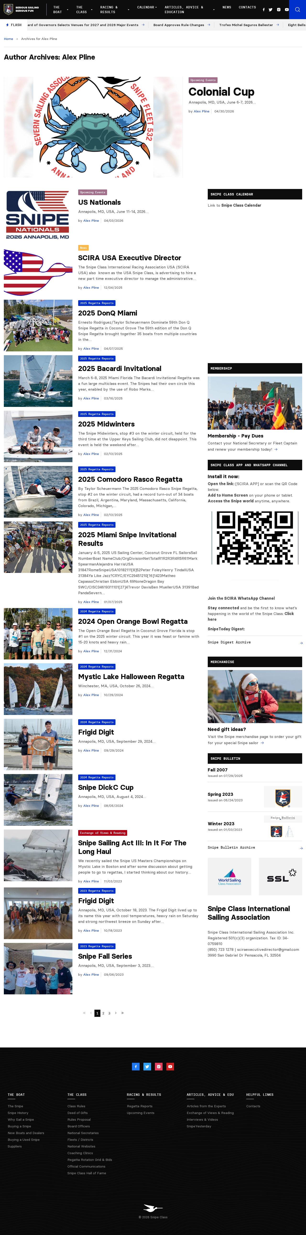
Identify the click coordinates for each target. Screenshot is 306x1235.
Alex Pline (201, 111)
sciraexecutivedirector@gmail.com (268, 949)
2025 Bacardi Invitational (119, 368)
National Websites (81, 1146)
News (227, 7)
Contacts (247, 7)
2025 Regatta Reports (97, 303)
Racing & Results (109, 9)
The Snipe (15, 1106)
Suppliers (15, 1146)
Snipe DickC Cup (106, 787)
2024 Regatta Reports (97, 611)
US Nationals (99, 202)
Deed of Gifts (77, 1113)
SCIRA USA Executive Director (129, 257)
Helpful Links (259, 1094)
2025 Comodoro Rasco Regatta (130, 479)
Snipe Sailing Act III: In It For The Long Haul (132, 847)
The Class (81, 9)
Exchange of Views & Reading (102, 833)
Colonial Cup (222, 91)
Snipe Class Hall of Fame (86, 1173)
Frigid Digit (96, 732)
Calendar (145, 7)
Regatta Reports (140, 1106)
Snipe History (18, 1113)
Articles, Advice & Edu (210, 1094)
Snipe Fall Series (105, 956)
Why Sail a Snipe (21, 1119)
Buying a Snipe (19, 1126)
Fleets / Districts (80, 1139)
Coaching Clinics (80, 1153)
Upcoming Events (203, 80)
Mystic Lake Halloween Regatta (131, 676)
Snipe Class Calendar (241, 205)
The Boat (57, 9)
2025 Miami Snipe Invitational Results (127, 539)
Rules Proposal (79, 1119)
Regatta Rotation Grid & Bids (89, 1159)
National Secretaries (83, 1133)
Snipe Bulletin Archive (231, 847)
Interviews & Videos (202, 1119)
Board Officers (78, 1126)
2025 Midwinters (106, 424)
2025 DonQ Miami (107, 313)
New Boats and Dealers (26, 1133)
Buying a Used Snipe (24, 1139)
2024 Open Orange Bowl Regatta (133, 621)
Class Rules (76, 1106)
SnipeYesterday (199, 1126)
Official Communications (86, 1166)
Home (8, 39)
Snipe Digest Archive (229, 642)
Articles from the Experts (206, 1106)
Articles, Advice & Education (184, 9)
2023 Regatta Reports (97, 890)
